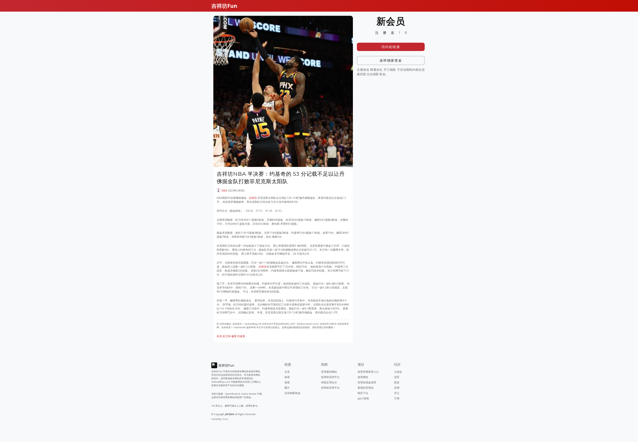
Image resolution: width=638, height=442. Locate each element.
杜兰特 (227, 336)
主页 (287, 372)
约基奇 (241, 336)
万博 (396, 398)
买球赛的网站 (329, 372)
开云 (396, 393)
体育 (287, 377)
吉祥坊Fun (224, 5)
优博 (396, 388)
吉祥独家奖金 (391, 60)
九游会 (398, 372)
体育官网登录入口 (368, 372)
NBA (224, 190)
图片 (287, 388)
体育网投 (363, 377)
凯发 (396, 382)
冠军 (396, 377)
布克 (219, 336)
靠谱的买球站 (365, 388)
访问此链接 (390, 47)
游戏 (287, 382)
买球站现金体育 (367, 382)
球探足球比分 (329, 382)
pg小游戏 (363, 398)
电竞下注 (363, 393)
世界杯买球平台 (330, 377)
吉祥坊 (253, 198)
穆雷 (234, 336)
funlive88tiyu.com (220, 381)
